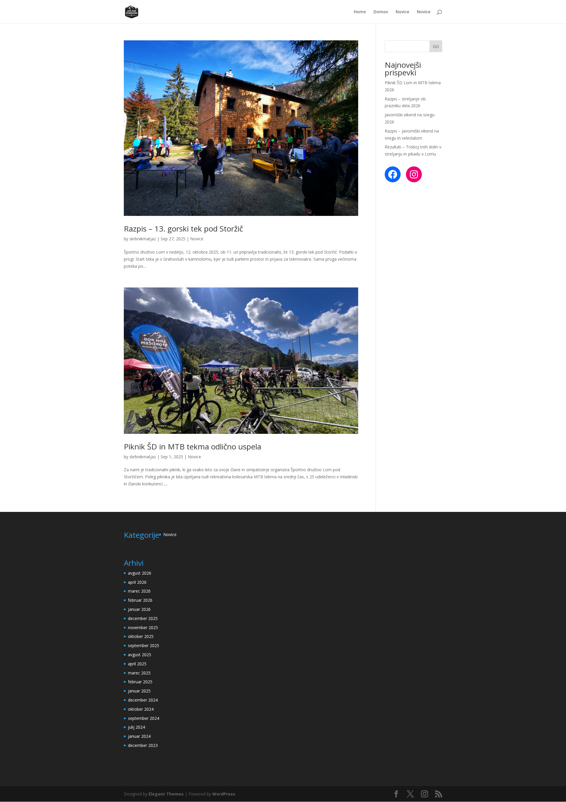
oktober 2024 (141, 709)
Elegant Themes (166, 794)
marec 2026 (139, 591)
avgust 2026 (139, 573)
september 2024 (143, 718)
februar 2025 (140, 681)
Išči (436, 46)
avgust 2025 (139, 654)
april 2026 (137, 582)
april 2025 (137, 664)
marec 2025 (139, 673)
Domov (381, 12)
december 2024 (143, 700)
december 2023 (143, 745)
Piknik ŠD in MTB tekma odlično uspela (192, 446)
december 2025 (143, 618)
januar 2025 (139, 691)
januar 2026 (139, 609)
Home (360, 12)
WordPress (223, 794)
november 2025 (143, 627)
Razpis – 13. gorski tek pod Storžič (183, 228)
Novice (402, 12)
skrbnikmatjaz (142, 239)
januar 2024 (139, 736)
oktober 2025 (141, 636)
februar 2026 (140, 600)
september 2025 (143, 645)
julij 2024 (136, 727)
